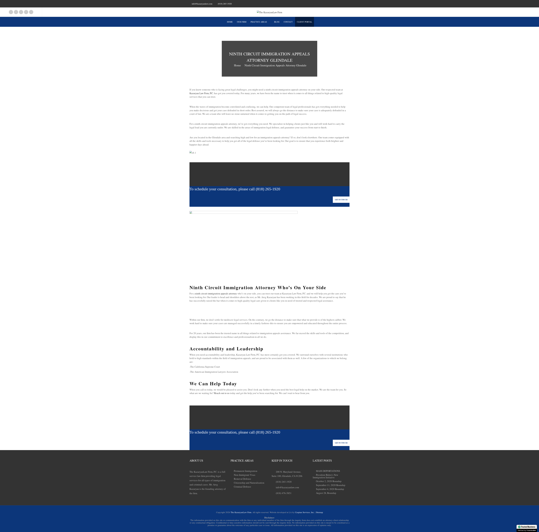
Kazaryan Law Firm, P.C (201, 93)
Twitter (31, 12)
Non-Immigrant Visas (244, 474)
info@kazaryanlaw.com (202, 3)
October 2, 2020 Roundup (329, 481)
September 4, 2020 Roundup (330, 489)
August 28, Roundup (326, 493)
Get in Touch (341, 199)
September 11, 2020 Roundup (330, 485)
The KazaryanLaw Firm (241, 512)
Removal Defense (242, 478)
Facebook (11, 12)
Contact (288, 21)
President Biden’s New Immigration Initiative (325, 476)
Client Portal (304, 21)
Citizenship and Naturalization (249, 482)
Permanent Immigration (245, 471)
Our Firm (241, 21)
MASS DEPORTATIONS (328, 471)
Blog (276, 21)
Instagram (16, 12)
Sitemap (319, 512)
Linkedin (21, 12)
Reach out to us (221, 393)
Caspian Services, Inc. (304, 512)
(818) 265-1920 (284, 481)
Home (230, 21)
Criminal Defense (242, 486)
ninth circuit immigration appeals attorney (216, 293)
